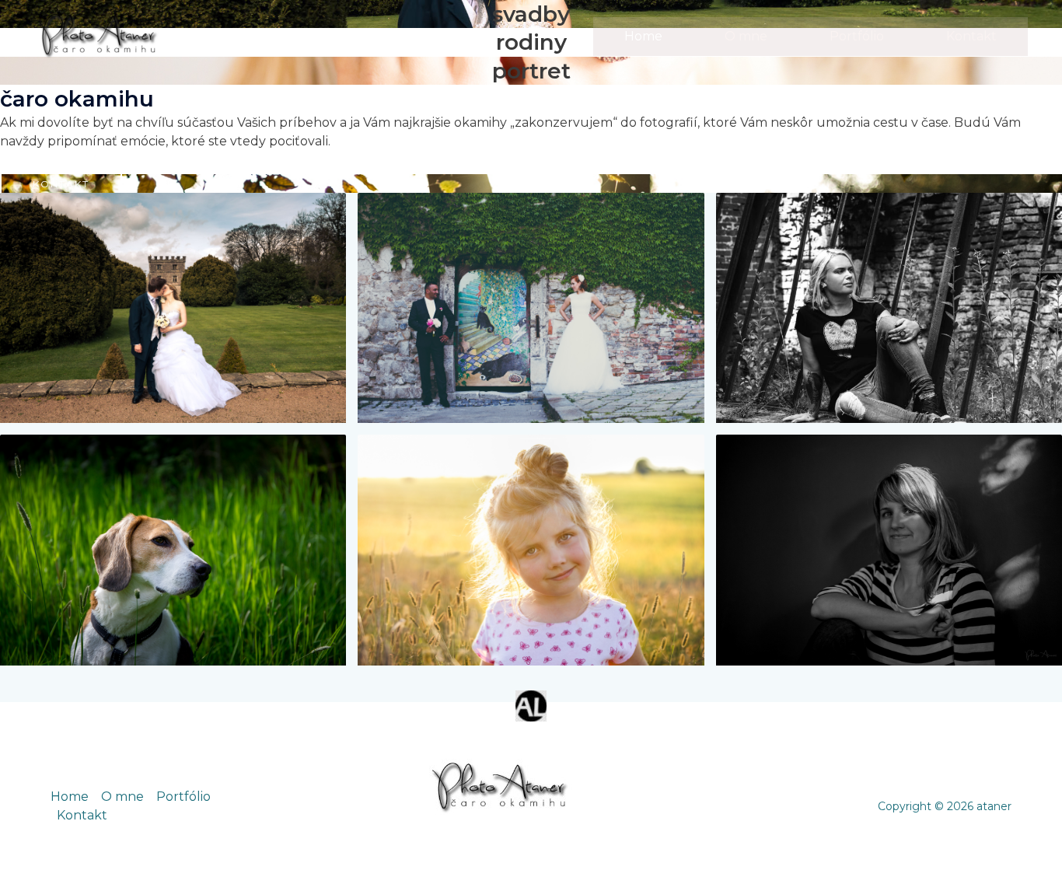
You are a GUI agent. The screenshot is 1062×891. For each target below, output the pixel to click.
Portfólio (857, 36)
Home (643, 36)
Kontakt (971, 36)
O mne (746, 36)
